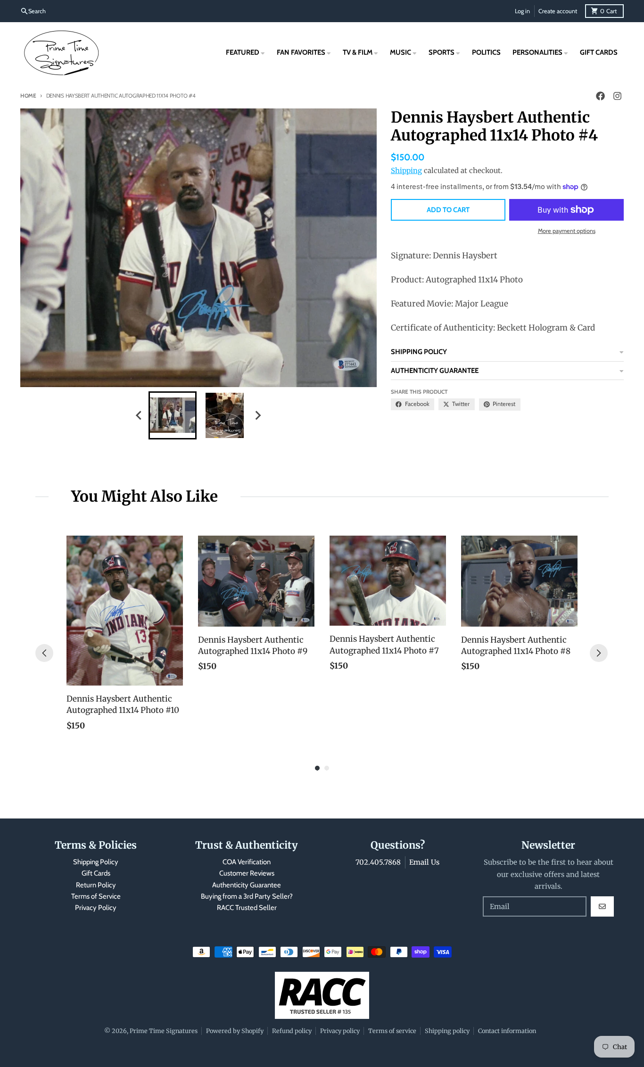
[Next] (599, 653)
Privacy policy (340, 1030)
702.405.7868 (378, 862)
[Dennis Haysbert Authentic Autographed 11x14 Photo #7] (388, 581)
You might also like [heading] (144, 496)
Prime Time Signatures (164, 1030)
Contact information (507, 1030)
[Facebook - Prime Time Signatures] (600, 96)
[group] (173, 415)
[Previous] (44, 653)
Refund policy (292, 1030)
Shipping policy (447, 1030)
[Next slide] (258, 415)
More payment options (566, 230)
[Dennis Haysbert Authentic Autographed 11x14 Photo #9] (256, 581)
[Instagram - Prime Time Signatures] (617, 96)
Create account (557, 11)
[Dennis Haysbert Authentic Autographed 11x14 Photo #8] (519, 581)
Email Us (424, 862)
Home (28, 95)
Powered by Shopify (235, 1030)
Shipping (406, 170)
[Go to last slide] (139, 415)
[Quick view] (173, 676)
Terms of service (392, 1030)
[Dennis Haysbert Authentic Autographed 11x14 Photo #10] (124, 611)
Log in (522, 11)
